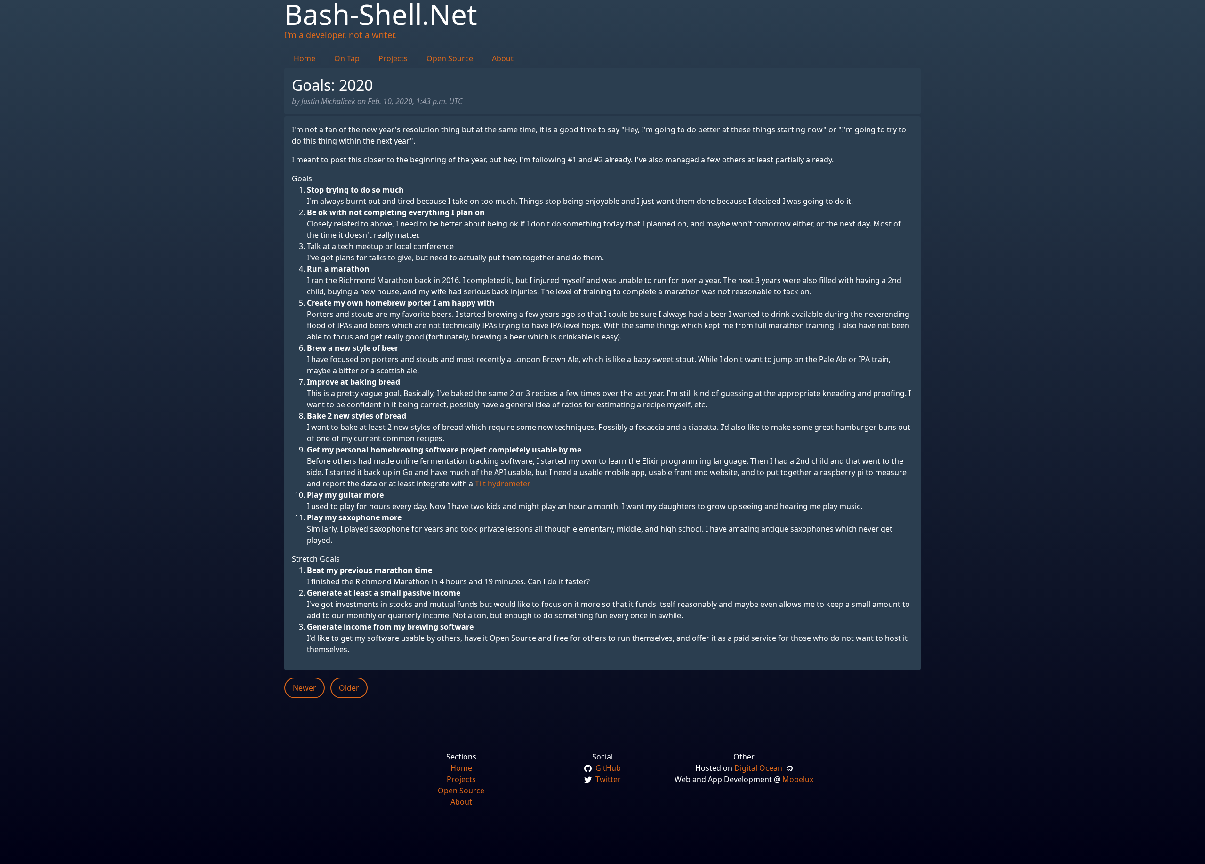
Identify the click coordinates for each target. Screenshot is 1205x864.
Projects (393, 58)
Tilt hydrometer (502, 483)
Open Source (449, 58)
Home (304, 58)
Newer (304, 688)
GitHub (607, 768)
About (503, 58)
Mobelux (797, 779)
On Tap (347, 58)
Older (349, 688)
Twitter (607, 779)
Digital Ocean (760, 768)
